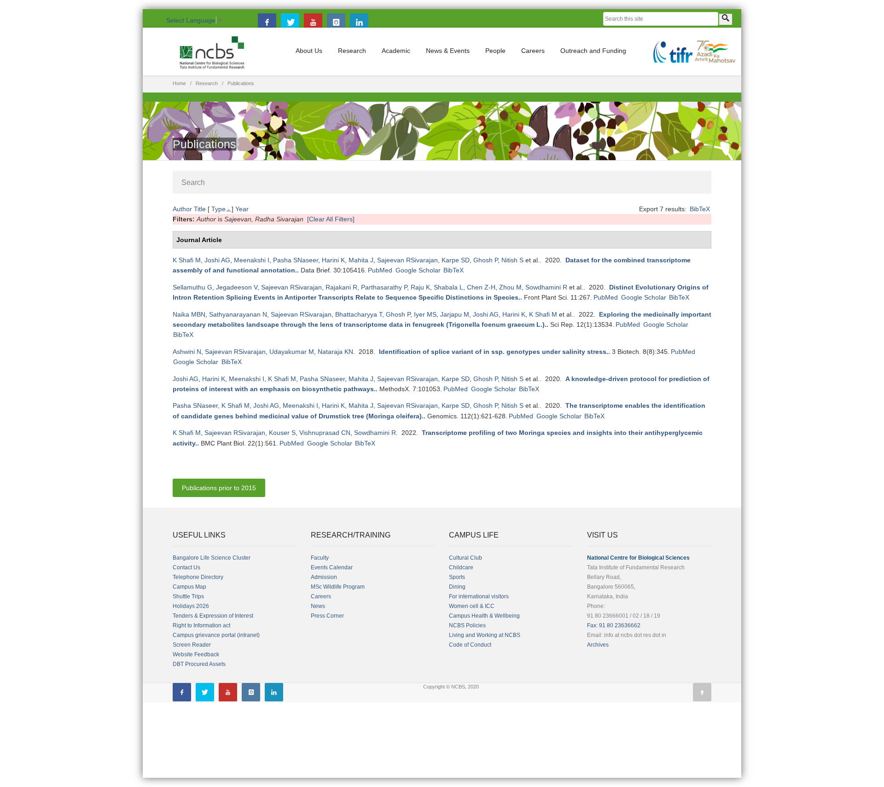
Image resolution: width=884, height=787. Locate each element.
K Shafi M (187, 260)
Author (182, 209)
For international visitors (479, 596)
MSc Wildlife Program (338, 587)
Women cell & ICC (471, 606)
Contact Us (186, 567)
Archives (598, 645)
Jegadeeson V (236, 287)
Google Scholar (418, 270)
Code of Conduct (470, 645)
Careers (533, 50)
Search (193, 182)
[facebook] (267, 22)
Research (352, 50)
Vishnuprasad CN (324, 432)
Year (242, 209)
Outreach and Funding (593, 50)
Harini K (333, 260)
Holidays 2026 (191, 606)
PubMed (380, 270)
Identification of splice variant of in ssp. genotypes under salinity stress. (493, 351)
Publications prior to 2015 (219, 488)
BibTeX (700, 209)
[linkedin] (359, 22)
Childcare (461, 567)
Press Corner (327, 616)
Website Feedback (196, 654)
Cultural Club (465, 558)
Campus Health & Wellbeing (484, 616)
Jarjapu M (454, 314)
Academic (396, 50)
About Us (309, 50)
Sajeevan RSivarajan (407, 260)
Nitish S (512, 260)
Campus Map (189, 587)
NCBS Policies (467, 625)
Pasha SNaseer (295, 260)
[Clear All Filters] (331, 219)
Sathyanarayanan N (238, 314)
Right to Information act (201, 625)
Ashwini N (187, 351)
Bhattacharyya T (358, 314)
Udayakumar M (291, 351)
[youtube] (313, 22)
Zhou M (510, 287)
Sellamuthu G (192, 287)
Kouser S (282, 432)
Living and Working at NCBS (484, 635)
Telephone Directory (198, 577)
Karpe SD (456, 260)
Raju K (420, 287)
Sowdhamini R (546, 287)
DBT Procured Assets (199, 664)
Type (218, 209)
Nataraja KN (335, 351)
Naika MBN (189, 314)
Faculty (320, 558)
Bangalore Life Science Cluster (211, 558)
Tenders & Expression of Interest (213, 616)
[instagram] (336, 22)
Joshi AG (217, 260)
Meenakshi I (251, 260)
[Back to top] (702, 692)
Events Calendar (332, 567)
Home (179, 83)
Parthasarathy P (384, 287)
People (495, 50)
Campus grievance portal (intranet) (216, 635)
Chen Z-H (481, 287)
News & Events (448, 50)
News (318, 606)
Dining (457, 587)
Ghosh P (485, 260)
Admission (324, 577)
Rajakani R (341, 287)
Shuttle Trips (188, 596)
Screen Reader (192, 645)
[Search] (725, 19)
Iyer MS (425, 314)
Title (200, 209)
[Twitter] (290, 22)
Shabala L (448, 287)
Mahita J (361, 260)
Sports (457, 577)
